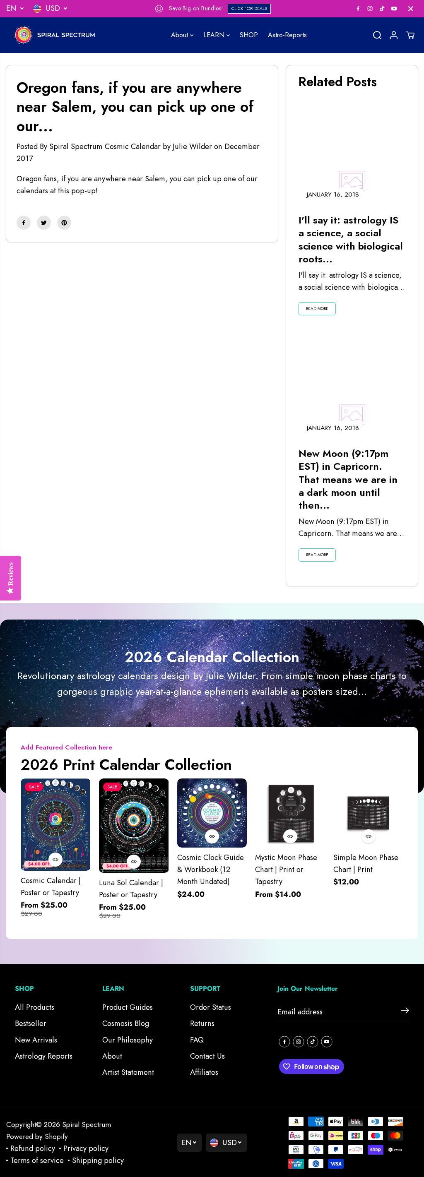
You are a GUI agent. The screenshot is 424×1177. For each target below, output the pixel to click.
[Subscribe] (405, 1012)
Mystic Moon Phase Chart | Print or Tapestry (286, 869)
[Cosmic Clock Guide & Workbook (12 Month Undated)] (212, 813)
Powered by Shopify (37, 1136)
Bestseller (30, 1023)
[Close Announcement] (411, 9)
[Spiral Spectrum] (58, 35)
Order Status (210, 1007)
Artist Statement (128, 1072)
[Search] (377, 35)
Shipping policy (98, 1160)
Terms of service (37, 1160)
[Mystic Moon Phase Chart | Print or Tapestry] (290, 813)
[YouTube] (394, 9)
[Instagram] (370, 9)
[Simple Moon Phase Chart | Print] (368, 813)
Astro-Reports (287, 35)
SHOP (249, 35)
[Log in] (393, 35)
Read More (317, 308)
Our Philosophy (127, 1040)
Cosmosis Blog (125, 1023)
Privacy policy (85, 1148)
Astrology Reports (43, 1056)
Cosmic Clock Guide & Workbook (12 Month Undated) (210, 869)
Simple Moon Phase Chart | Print (365, 863)
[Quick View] (55, 860)
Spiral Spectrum (86, 1124)
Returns (202, 1023)
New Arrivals (36, 1040)
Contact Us (207, 1056)
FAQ (197, 1040)
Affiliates (204, 1072)
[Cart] (410, 35)
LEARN (214, 35)
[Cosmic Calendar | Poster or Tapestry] (56, 824)
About (180, 35)
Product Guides (127, 1007)
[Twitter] (44, 223)
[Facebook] (358, 9)
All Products (34, 1007)
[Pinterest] (64, 223)
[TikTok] (382, 9)
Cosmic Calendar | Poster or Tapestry (51, 886)
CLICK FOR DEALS (249, 8)
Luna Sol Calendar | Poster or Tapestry (131, 888)
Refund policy (32, 1148)
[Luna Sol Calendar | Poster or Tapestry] (134, 825)
